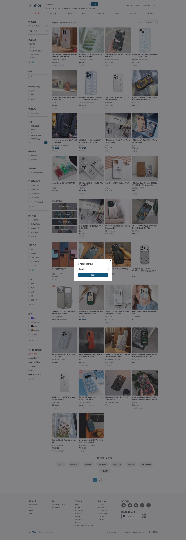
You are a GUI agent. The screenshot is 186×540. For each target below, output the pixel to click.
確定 (93, 275)
